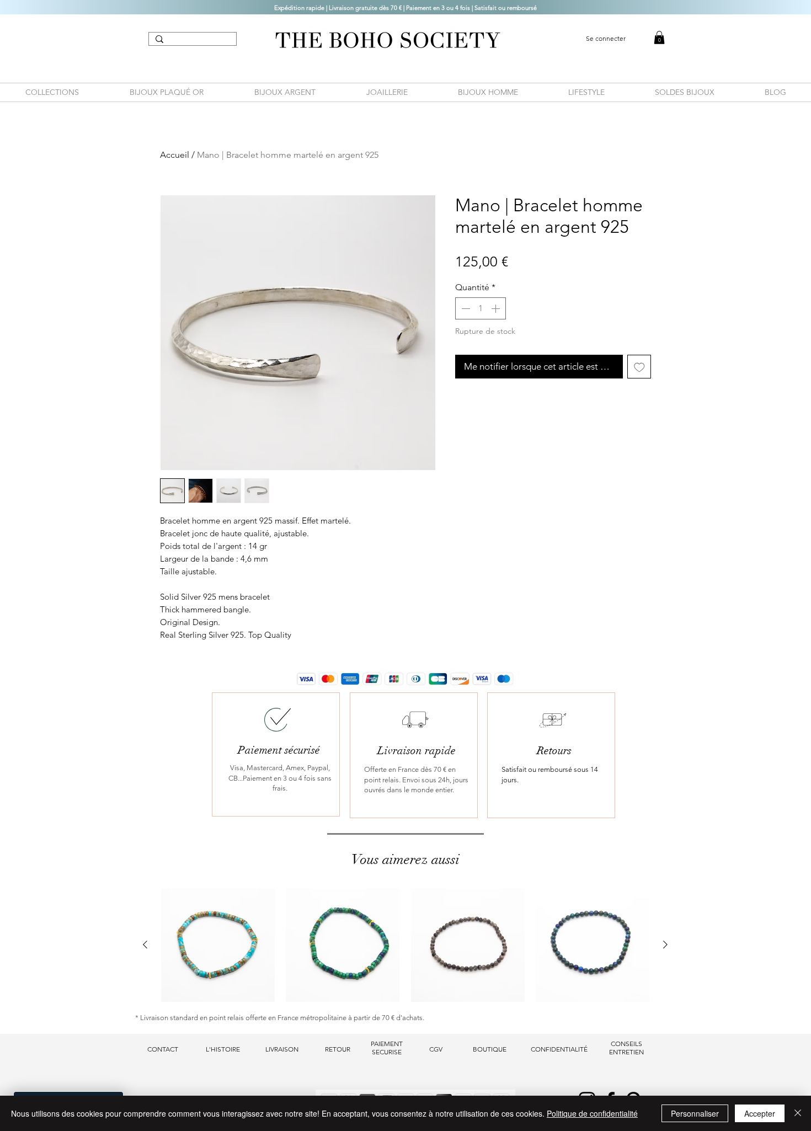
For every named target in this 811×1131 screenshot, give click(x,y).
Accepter (759, 1113)
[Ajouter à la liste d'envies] (639, 367)
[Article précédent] (145, 944)
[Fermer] (797, 1113)
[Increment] (496, 308)
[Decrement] (464, 308)
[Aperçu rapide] (218, 945)
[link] (659, 37)
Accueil (174, 155)
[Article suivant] (665, 944)
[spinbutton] (480, 308)
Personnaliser (695, 1113)
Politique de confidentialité (592, 1113)
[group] (405, 945)
